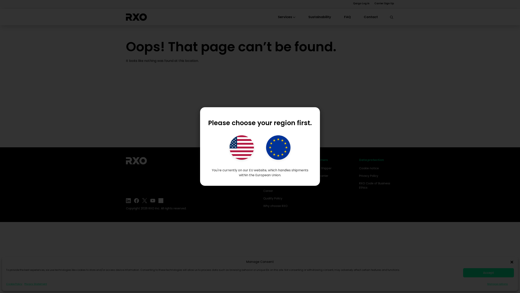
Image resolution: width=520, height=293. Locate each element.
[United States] (242, 147)
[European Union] (278, 147)
